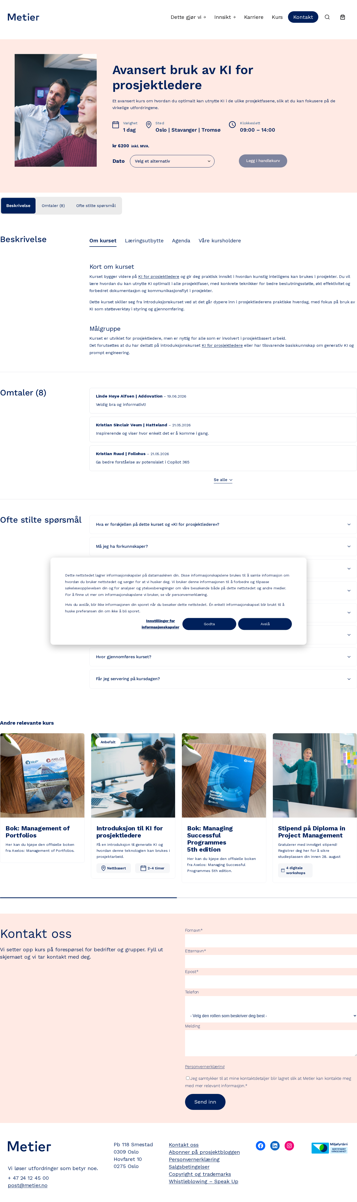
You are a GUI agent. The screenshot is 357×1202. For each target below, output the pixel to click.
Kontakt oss (184, 1145)
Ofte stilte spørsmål (96, 205)
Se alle (220, 479)
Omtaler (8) (53, 205)
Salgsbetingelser (189, 1167)
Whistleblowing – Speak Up (203, 1181)
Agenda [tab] (181, 240)
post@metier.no (28, 1185)
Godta (209, 624)
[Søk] (327, 17)
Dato (119, 161)
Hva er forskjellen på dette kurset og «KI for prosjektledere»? (158, 524)
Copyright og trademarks (200, 1174)
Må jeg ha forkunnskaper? (122, 546)
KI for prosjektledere (158, 276)
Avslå (265, 624)
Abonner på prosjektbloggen (204, 1152)
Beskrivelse (18, 205)
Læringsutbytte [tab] (144, 240)
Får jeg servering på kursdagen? (128, 678)
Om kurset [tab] (103, 240)
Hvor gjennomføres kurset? (124, 656)
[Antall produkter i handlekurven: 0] (342, 17)
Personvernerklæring (204, 1066)
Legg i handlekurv (263, 160)
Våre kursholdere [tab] (220, 240)
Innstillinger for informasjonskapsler (160, 624)
